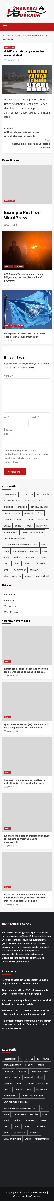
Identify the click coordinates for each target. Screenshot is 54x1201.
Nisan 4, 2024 (10, 284)
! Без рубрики (10, 494)
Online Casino (19, 551)
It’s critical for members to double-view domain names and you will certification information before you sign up (24, 897)
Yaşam (28, 576)
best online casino (12, 501)
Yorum (8, 375)
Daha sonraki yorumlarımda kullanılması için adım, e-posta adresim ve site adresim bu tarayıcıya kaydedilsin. (26, 456)
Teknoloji (34, 570)
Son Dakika (9, 47)
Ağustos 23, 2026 (12, 675)
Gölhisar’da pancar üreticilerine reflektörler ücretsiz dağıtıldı (21, 132)
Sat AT (7, 564)
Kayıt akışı (9, 600)
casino (41, 501)
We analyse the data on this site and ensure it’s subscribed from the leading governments (27, 838)
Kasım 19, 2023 (13, 60)
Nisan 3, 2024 (10, 340)
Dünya (7, 513)
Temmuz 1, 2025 (11, 225)
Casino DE (22, 507)
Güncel (7, 526)
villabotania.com (12, 576)
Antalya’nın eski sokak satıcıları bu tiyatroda (31, 143)
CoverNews (19, 1196)
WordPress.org (12, 612)
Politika (34, 551)
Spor (6, 570)
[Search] (49, 26)
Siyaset (27, 564)
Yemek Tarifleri (42, 576)
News (6, 551)
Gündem (8, 266)
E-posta (33, 416)
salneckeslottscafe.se (35, 557)
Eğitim (40, 513)
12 (32, 494)
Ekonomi (28, 513)
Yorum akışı (10, 606)
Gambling (8, 520)
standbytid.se (19, 570)
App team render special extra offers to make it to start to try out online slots (27, 1002)
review (17, 557)
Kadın (29, 526)
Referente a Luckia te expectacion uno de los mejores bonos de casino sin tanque (26, 981)
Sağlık (17, 564)
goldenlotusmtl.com (37, 520)
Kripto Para (41, 526)
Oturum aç (9, 594)
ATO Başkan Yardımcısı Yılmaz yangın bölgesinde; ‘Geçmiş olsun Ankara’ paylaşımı (24, 277)
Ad (6, 416)
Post (44, 551)
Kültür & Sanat (11, 532)
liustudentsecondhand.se (16, 538)
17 (38, 494)
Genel (19, 520)
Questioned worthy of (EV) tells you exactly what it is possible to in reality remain (25, 992)
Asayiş (46, 494)
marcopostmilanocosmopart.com (20, 545)
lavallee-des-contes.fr (32, 532)
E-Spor (17, 513)
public (7, 557)
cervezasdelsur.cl (39, 507)
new (43, 545)
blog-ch (29, 501)
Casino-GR (8, 507)
